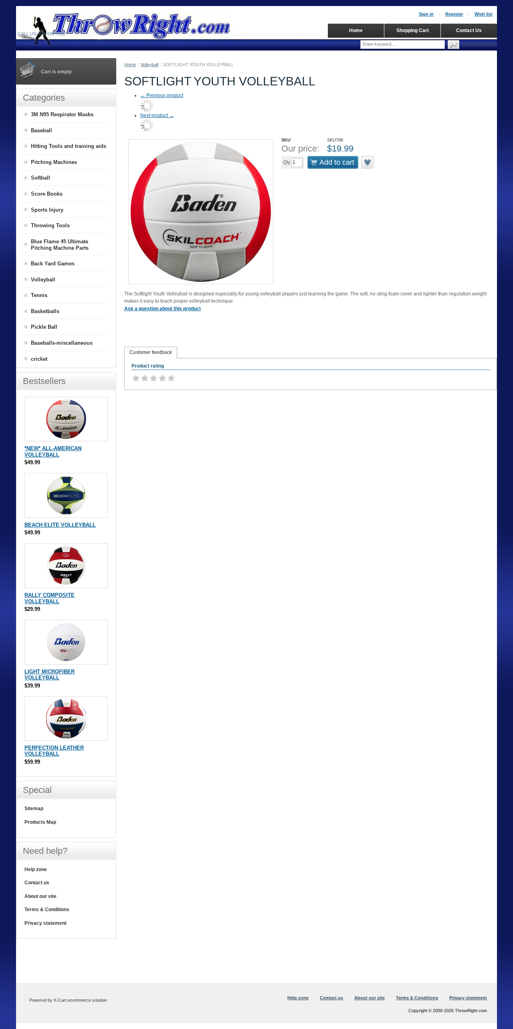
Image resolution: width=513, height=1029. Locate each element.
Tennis (39, 295)
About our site (40, 896)
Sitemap (33, 808)
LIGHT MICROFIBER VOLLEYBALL (49, 675)
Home (130, 64)
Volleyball (149, 64)
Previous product (161, 95)
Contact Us (469, 30)
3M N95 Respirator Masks (62, 114)
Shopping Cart (412, 30)
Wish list (484, 14)
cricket (39, 359)
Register (454, 14)
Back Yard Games (53, 264)
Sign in (426, 14)
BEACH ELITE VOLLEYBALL (60, 525)
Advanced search (479, 44)
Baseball (41, 130)
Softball (40, 178)
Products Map (40, 822)
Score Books (47, 194)
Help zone (35, 869)
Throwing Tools (50, 225)
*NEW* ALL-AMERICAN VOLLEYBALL (52, 451)
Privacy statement (45, 923)
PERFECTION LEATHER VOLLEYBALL (54, 751)
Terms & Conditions (46, 909)
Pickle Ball (44, 327)
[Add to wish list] (368, 162)
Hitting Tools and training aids (68, 146)
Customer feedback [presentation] (150, 352)
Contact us (36, 882)
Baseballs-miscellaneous (62, 343)
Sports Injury (47, 210)
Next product (157, 115)
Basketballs (45, 311)
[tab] (150, 353)
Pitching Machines (54, 162)
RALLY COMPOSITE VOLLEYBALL (49, 598)
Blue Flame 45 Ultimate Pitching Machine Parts (60, 245)
